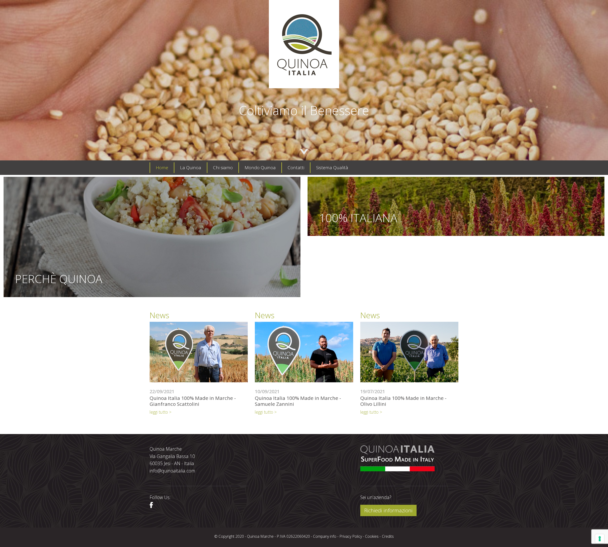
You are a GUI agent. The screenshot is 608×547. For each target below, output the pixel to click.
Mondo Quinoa (260, 167)
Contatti (296, 167)
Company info (324, 536)
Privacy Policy (350, 536)
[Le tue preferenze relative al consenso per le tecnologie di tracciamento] (599, 538)
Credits (388, 536)
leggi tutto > (160, 412)
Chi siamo (223, 167)
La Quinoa (190, 167)
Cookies (372, 536)
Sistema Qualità (332, 167)
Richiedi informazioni (388, 510)
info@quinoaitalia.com (172, 471)
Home (162, 167)
